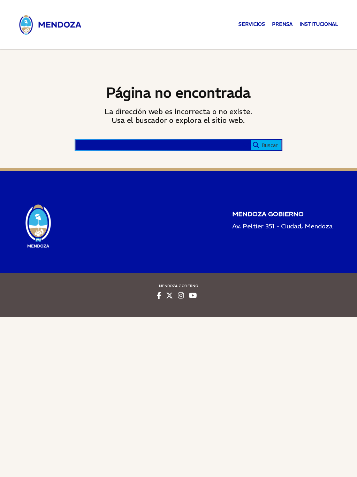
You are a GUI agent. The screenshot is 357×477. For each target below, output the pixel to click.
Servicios (251, 24)
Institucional (318, 24)
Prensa (282, 24)
